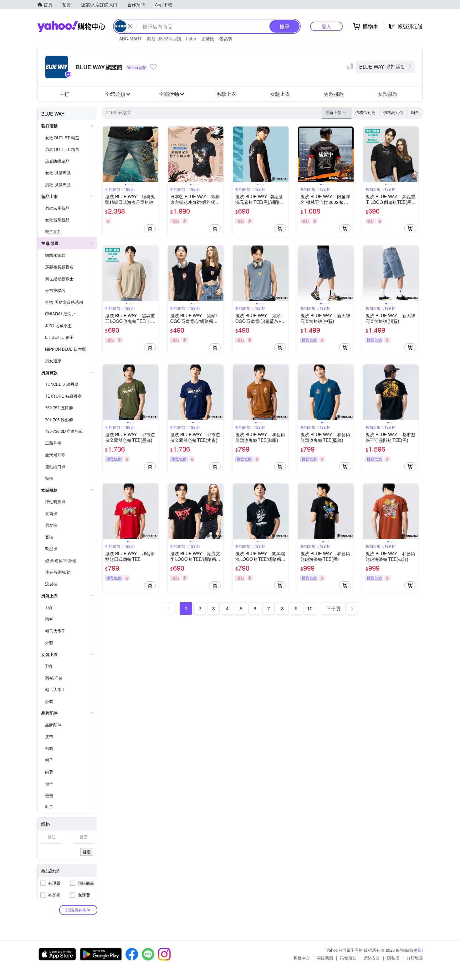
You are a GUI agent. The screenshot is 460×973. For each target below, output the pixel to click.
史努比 (207, 38)
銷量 (415, 112)
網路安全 (372, 958)
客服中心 (301, 958)
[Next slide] (154, 154)
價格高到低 (393, 112)
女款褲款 (388, 93)
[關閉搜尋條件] (130, 26)
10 (310, 608)
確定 (87, 852)
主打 (64, 93)
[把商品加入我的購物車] (150, 228)
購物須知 (348, 958)
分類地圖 (414, 958)
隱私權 (393, 958)
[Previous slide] (107, 154)
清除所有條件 (78, 910)
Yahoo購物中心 (71, 26)
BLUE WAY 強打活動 (382, 66)
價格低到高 (365, 112)
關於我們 (325, 958)
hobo (191, 38)
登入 (326, 26)
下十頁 (333, 608)
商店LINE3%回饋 (164, 38)
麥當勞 (226, 38)
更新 (417, 950)
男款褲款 (334, 93)
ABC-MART (130, 38)
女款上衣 (280, 93)
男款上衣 (226, 93)
